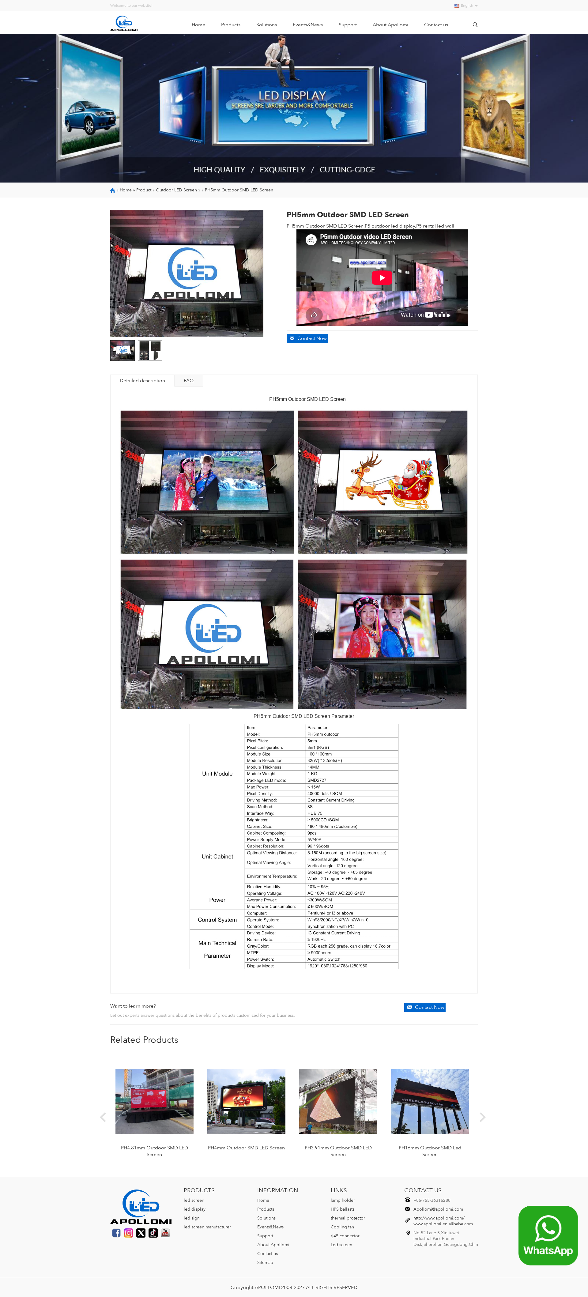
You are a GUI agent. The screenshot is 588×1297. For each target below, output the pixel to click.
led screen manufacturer (207, 1227)
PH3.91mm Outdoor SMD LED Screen (338, 1151)
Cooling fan (342, 1227)
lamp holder (343, 1200)
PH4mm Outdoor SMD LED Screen (246, 1147)
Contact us (436, 24)
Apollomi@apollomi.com (438, 1209)
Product (143, 190)
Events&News (308, 24)
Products (230, 24)
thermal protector (348, 1218)
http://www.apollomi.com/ (439, 1218)
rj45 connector (345, 1236)
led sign (192, 1218)
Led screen (341, 1245)
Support (348, 24)
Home (198, 24)
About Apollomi (390, 24)
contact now (312, 338)
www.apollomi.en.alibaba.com (443, 1224)
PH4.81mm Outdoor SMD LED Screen (154, 1151)
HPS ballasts (342, 1209)
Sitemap (265, 1262)
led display (194, 1209)
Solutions (266, 24)
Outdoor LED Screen (176, 190)
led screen (194, 1200)
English (467, 5)
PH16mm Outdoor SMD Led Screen (430, 1151)
